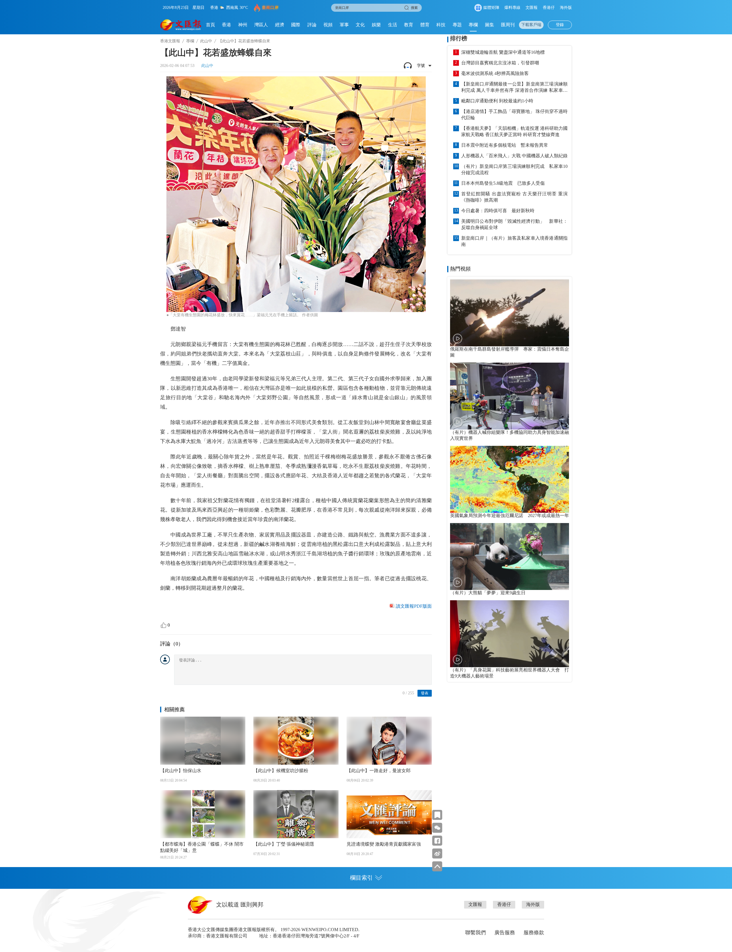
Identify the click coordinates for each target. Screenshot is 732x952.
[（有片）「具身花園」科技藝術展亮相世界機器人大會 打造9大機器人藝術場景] (509, 633)
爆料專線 (512, 7)
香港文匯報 (170, 41)
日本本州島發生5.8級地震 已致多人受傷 (503, 183)
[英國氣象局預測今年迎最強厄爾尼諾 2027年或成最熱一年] (509, 479)
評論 (312, 24)
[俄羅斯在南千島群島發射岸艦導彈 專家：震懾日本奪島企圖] (509, 312)
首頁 (210, 24)
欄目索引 (361, 878)
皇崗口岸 (270, 7)
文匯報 (532, 7)
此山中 (206, 41)
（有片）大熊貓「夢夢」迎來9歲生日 (488, 592)
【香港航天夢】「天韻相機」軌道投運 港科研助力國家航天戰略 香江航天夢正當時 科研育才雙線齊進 (514, 131)
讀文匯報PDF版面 (414, 606)
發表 (424, 693)
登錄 (560, 25)
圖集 (489, 24)
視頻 (328, 24)
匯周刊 (508, 24)
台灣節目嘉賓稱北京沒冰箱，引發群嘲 (500, 62)
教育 (408, 24)
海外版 (566, 7)
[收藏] (437, 815)
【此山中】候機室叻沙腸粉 (280, 770)
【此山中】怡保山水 (180, 770)
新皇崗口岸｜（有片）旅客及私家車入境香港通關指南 (514, 241)
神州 (242, 24)
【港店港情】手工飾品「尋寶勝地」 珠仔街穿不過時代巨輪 (514, 114)
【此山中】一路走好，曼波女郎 (379, 770)
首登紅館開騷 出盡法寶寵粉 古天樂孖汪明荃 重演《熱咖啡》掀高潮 (514, 196)
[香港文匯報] (181, 25)
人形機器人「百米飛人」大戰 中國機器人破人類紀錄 (514, 155)
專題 (457, 24)
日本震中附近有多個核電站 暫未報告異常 (504, 145)
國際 (295, 24)
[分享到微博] (437, 853)
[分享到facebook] (437, 841)
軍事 (344, 24)
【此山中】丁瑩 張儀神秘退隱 (283, 844)
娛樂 (376, 24)
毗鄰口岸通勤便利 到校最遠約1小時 (497, 100)
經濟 (279, 24)
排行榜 (458, 38)
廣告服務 (504, 932)
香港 (226, 24)
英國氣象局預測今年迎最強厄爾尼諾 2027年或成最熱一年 (509, 515)
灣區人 (261, 24)
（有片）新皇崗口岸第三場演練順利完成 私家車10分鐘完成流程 (514, 169)
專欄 (473, 24)
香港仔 (549, 7)
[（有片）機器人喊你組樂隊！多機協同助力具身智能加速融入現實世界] (509, 396)
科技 (440, 24)
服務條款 (534, 932)
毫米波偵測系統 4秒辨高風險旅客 (495, 73)
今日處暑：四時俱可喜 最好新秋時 (497, 210)
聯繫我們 (475, 932)
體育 (424, 24)
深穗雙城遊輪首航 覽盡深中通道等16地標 (503, 52)
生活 (392, 24)
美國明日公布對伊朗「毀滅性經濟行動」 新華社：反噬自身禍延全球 (514, 224)
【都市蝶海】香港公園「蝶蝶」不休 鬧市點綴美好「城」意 (202, 847)
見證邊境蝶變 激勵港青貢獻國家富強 (384, 844)
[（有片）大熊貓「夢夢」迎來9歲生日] (509, 556)
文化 (360, 24)
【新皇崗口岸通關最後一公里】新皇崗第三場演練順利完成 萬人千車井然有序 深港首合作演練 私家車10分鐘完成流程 (514, 88)
